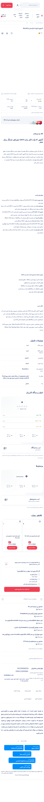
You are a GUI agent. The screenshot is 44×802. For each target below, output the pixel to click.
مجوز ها (15, 16)
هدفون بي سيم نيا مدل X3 (35, 607)
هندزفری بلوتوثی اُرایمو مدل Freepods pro (31, 614)
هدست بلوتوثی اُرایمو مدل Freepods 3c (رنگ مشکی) (28, 628)
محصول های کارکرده (27, 16)
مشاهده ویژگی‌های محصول (37, 113)
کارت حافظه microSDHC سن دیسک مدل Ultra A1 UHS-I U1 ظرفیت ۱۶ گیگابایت (24, 621)
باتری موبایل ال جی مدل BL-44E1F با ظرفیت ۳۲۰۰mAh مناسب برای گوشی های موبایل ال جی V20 (22, 634)
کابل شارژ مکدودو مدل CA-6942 (32, 536)
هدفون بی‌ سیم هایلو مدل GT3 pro (32, 641)
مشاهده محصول (32, 548)
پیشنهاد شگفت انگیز (20, 16)
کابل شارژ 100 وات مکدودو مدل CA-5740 (13, 537)
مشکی (27, 384)
